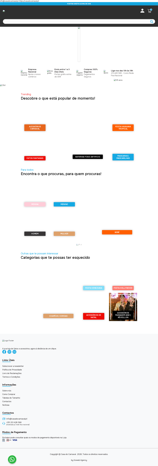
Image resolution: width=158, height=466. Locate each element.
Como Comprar (8, 394)
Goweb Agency (80, 460)
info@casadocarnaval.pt (16, 419)
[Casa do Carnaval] (12, 11)
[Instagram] (9, 352)
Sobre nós (6, 390)
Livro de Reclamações (12, 373)
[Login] (142, 10)
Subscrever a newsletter (13, 366)
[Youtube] (14, 352)
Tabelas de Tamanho (11, 398)
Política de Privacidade (12, 370)
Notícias (5, 405)
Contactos (6, 401)
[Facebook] (4, 352)
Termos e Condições (11, 377)
